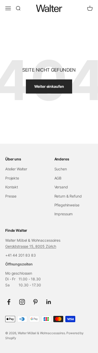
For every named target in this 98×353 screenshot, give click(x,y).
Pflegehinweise (66, 205)
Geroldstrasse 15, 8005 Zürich (30, 246)
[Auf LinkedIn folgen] (48, 301)
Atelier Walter (16, 169)
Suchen (60, 169)
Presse (10, 196)
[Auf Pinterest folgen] (35, 301)
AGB (58, 178)
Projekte (12, 178)
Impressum (63, 214)
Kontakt (11, 187)
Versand (61, 187)
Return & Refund (68, 196)
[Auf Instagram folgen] (22, 301)
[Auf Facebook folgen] (8, 301)
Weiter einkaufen (49, 86)
